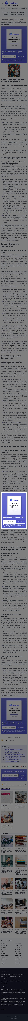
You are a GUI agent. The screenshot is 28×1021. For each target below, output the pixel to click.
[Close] (24, 494)
